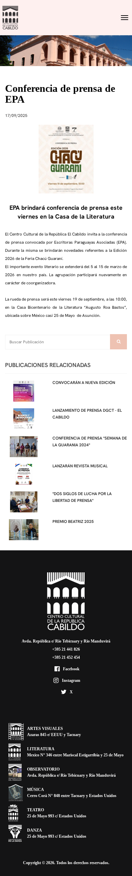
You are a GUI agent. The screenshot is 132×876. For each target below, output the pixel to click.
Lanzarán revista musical (80, 466)
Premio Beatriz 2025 (73, 521)
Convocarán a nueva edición (83, 382)
